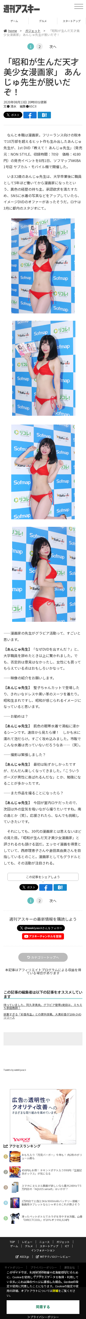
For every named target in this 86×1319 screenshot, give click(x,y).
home (12, 30)
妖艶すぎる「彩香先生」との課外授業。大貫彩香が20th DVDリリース (42, 1016)
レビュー (27, 1242)
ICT (71, 21)
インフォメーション (43, 1250)
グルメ (14, 21)
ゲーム (14, 1246)
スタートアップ (43, 21)
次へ (52, 46)
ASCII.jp (24, 1256)
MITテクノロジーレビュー (55, 1256)
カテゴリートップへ (45, 957)
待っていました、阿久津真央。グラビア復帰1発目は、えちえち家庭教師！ (43, 1006)
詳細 (55, 1291)
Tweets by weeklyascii (15, 1069)
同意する (43, 1307)
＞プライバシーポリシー (43, 1317)
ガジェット (33, 30)
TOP (12, 1242)
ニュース (44, 1242)
